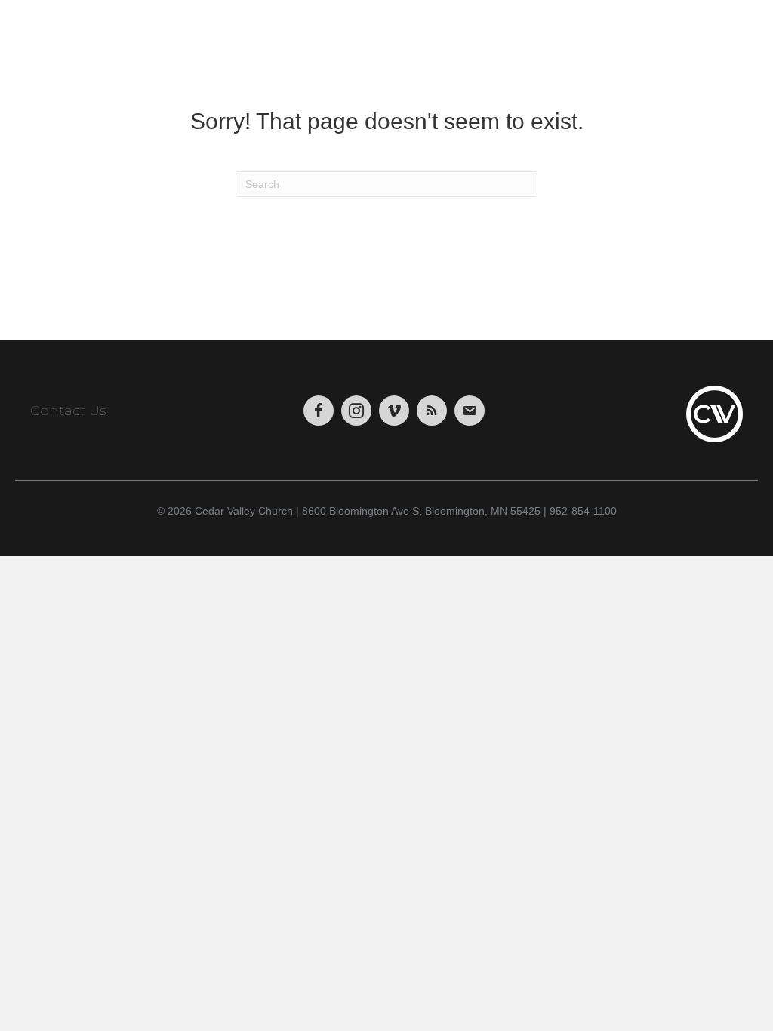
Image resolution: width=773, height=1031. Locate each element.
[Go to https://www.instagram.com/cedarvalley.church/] (356, 410)
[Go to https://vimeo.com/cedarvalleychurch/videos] (394, 410)
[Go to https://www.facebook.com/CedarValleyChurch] (318, 410)
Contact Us (68, 410)
